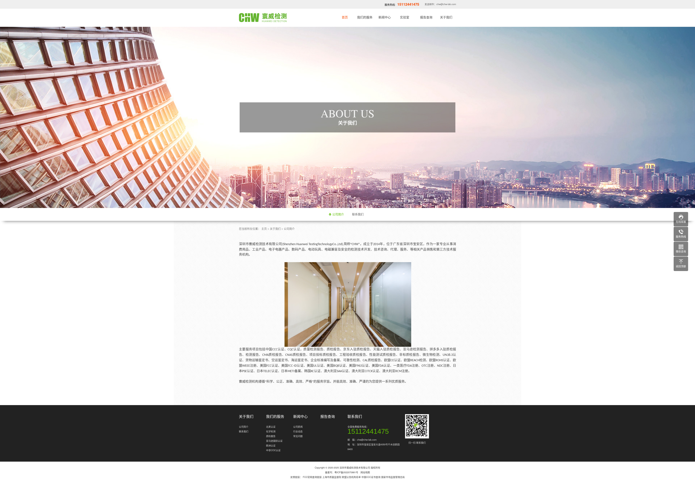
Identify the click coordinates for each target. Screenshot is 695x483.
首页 (345, 17)
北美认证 (270, 426)
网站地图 (365, 472)
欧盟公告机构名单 (351, 477)
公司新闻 (298, 426)
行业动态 (298, 431)
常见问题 (298, 436)
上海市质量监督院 (332, 477)
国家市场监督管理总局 (393, 477)
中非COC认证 (273, 450)
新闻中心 (384, 17)
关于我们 (446, 17)
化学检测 (270, 431)
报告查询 (426, 17)
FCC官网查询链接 (312, 477)
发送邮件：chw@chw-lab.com (440, 4)
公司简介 (338, 214)
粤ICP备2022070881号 (346, 472)
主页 (264, 228)
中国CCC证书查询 (371, 477)
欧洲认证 (270, 445)
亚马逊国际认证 (274, 440)
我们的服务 (364, 17)
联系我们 (358, 214)
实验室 (404, 17)
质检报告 (270, 436)
